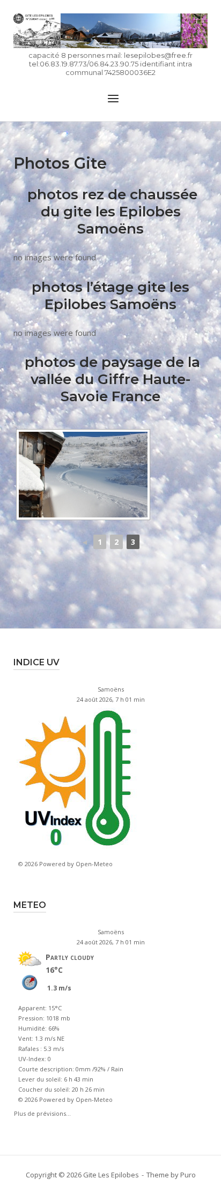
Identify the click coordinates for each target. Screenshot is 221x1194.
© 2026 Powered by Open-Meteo (65, 864)
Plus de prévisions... (42, 1112)
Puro (188, 1175)
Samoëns (111, 689)
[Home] (110, 31)
